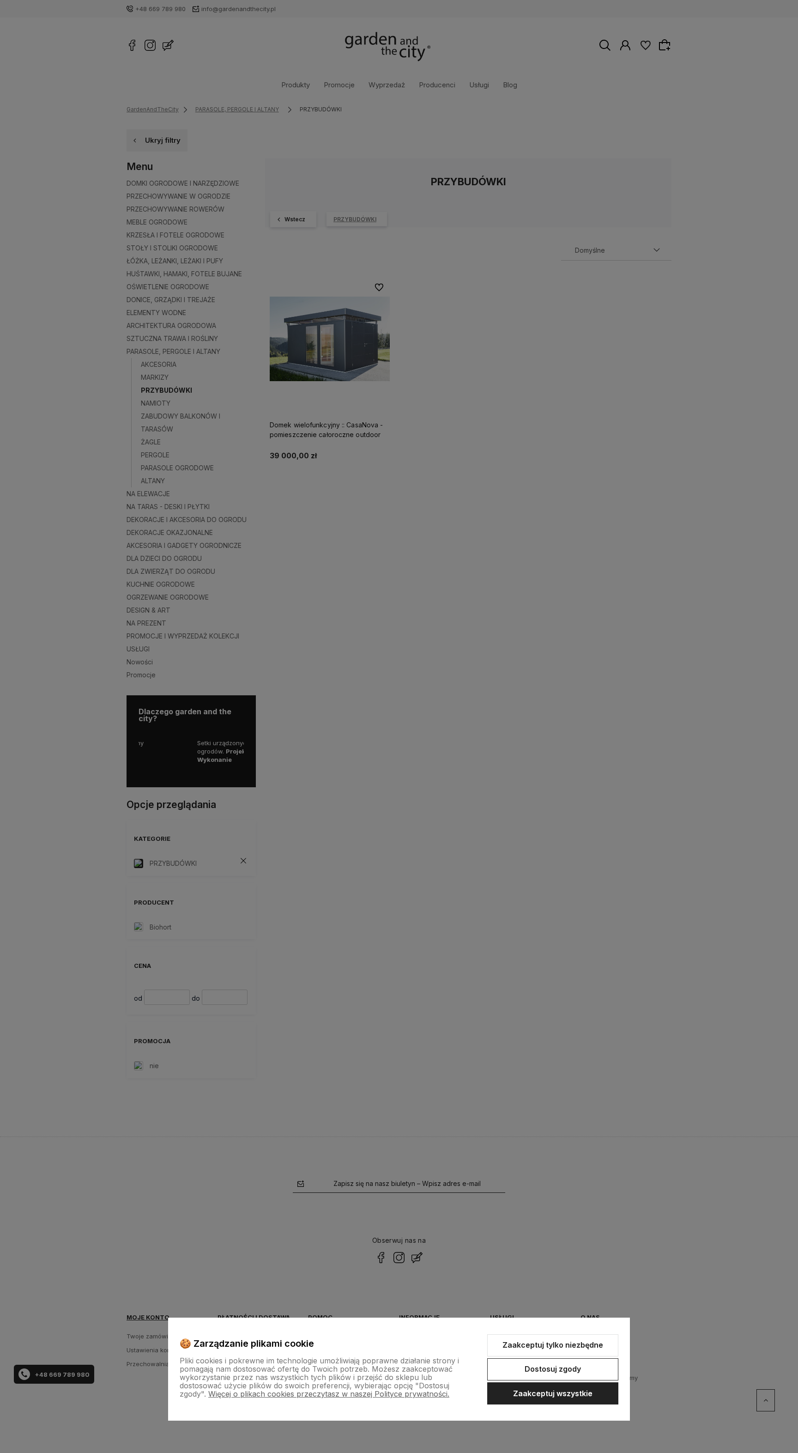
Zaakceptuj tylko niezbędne (552, 1345)
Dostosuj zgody (553, 1369)
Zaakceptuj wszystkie (552, 1393)
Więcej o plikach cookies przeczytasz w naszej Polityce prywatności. (328, 1393)
